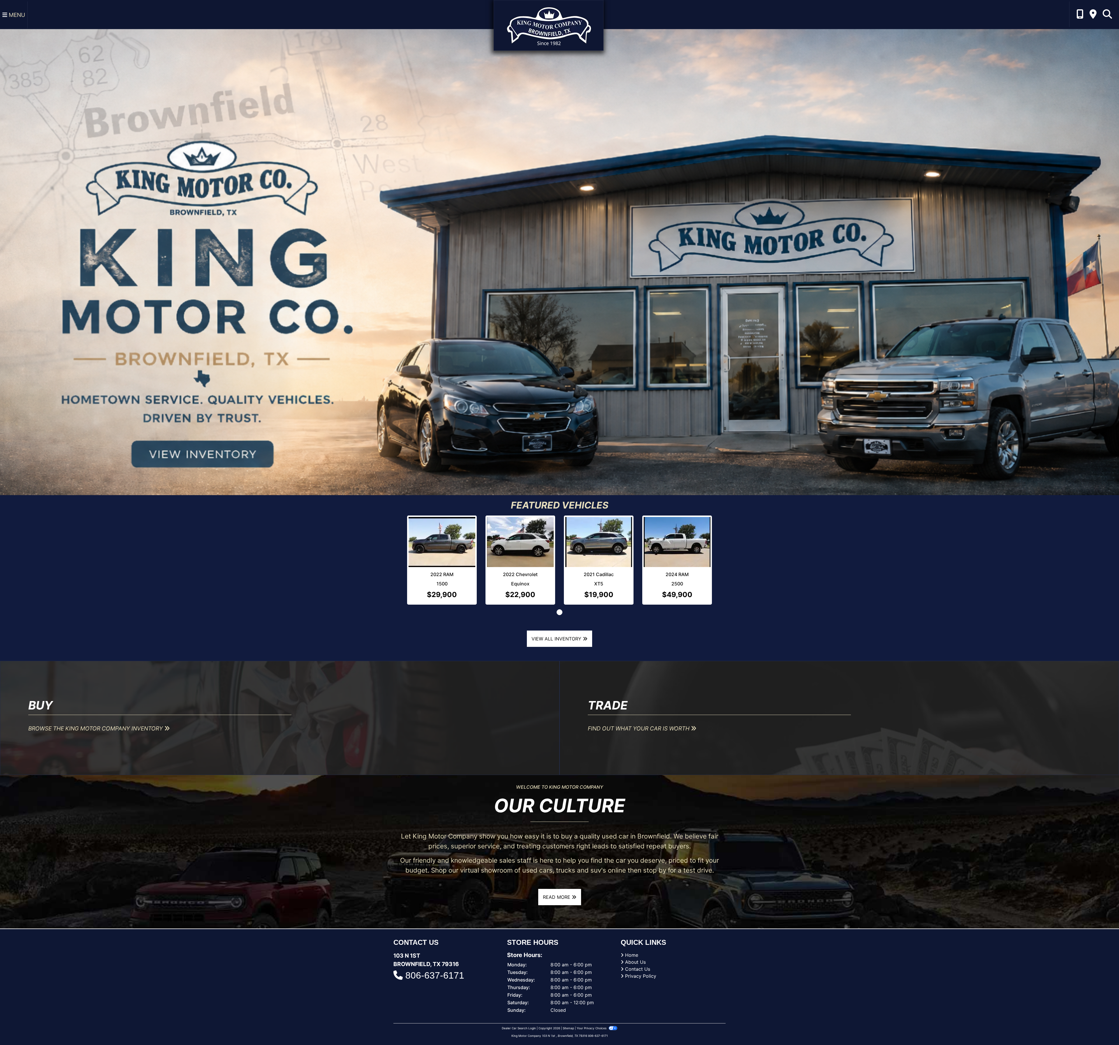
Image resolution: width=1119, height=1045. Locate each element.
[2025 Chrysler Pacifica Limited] (454, 543)
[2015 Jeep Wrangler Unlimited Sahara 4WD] (559, 543)
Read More (557, 900)
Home (631, 957)
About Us (635, 964)
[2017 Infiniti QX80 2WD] (664, 530)
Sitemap (568, 1030)
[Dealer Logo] (549, 25)
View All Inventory (557, 641)
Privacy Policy (640, 978)
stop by (654, 872)
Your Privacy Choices (592, 1030)
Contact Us (637, 971)
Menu (16, 14)
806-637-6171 (434, 977)
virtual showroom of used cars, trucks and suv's (533, 872)
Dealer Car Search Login (519, 1030)
